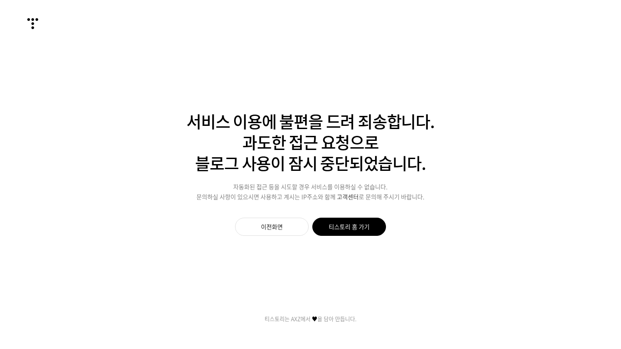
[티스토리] (32, 23)
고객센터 (348, 196)
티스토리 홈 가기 (349, 226)
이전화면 (272, 226)
